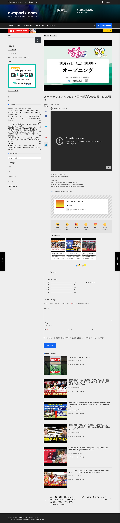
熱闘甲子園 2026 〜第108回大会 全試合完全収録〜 (23, 128)
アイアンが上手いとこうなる (79, 357)
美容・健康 (27, 25)
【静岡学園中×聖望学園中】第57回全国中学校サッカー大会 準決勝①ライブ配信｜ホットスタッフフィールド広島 (89, 405)
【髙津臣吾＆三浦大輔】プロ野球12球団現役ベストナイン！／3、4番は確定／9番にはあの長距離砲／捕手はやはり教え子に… (89, 427)
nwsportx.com (22, 13)
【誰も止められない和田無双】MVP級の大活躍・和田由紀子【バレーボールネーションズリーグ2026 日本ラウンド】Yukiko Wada (89, 382)
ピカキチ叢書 (12, 50)
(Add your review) (91, 282)
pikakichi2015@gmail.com (78, 210)
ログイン (10, 171)
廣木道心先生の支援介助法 (85, 10)
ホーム (11, 25)
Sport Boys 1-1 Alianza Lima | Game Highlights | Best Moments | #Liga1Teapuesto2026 (88, 449)
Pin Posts (11, 143)
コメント (47, 308)
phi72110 (46, 104)
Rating (46, 323)
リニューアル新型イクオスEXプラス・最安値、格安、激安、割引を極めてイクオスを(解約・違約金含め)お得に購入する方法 (24, 112)
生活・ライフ (39, 25)
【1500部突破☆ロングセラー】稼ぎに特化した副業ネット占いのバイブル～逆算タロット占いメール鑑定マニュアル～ (24, 140)
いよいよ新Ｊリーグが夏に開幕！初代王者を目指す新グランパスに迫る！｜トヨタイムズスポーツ (88, 471)
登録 (9, 166)
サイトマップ (51, 25)
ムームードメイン (13, 91)
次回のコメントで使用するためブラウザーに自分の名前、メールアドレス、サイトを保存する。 (76, 338)
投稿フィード (12, 176)
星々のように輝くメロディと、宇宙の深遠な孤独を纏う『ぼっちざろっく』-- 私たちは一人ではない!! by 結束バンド (24, 118)
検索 (9, 36)
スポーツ (18, 25)
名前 (46, 329)
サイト (94, 329)
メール (71, 329)
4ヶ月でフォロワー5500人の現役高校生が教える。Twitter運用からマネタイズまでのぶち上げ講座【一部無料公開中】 (24, 147)
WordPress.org (12, 186)
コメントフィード (13, 181)
